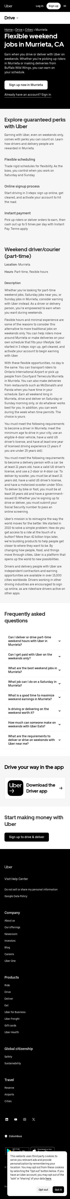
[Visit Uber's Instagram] (24, 1119)
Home (8, 29)
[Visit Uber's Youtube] (15, 1119)
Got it (58, 1189)
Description (12, 283)
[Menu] (64, 6)
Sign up (53, 5)
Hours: (9, 272)
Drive (18, 29)
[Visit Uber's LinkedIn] (6, 1119)
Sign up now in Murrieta (26, 85)
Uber (8, 6)
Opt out (43, 1189)
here (48, 1178)
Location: (11, 264)
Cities (29, 29)
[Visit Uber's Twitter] (33, 1119)
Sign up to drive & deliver (26, 837)
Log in (39, 5)
